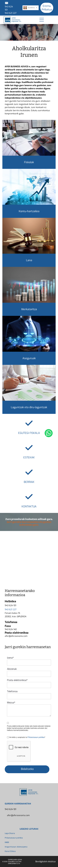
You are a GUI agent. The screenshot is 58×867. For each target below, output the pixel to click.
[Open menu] (41, 19)
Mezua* (11, 702)
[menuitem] (29, 833)
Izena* (10, 657)
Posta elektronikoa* (17, 680)
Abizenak (12, 669)
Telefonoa (12, 691)
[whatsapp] (49, 433)
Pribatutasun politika (36, 737)
